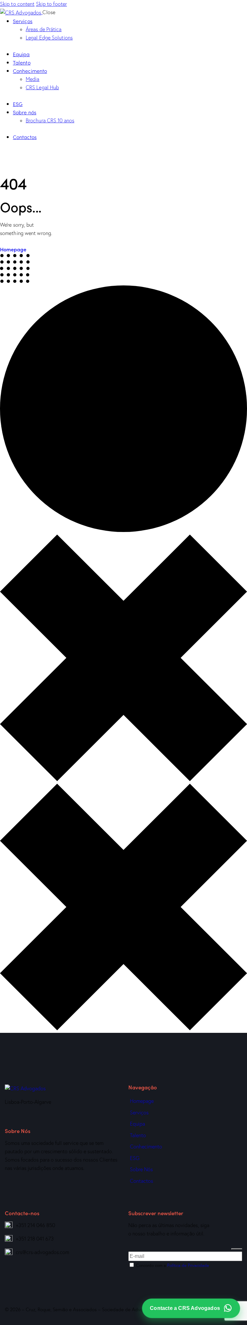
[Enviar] (236, 1249)
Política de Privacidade (188, 1265)
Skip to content (17, 4)
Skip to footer (51, 4)
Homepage (13, 249)
